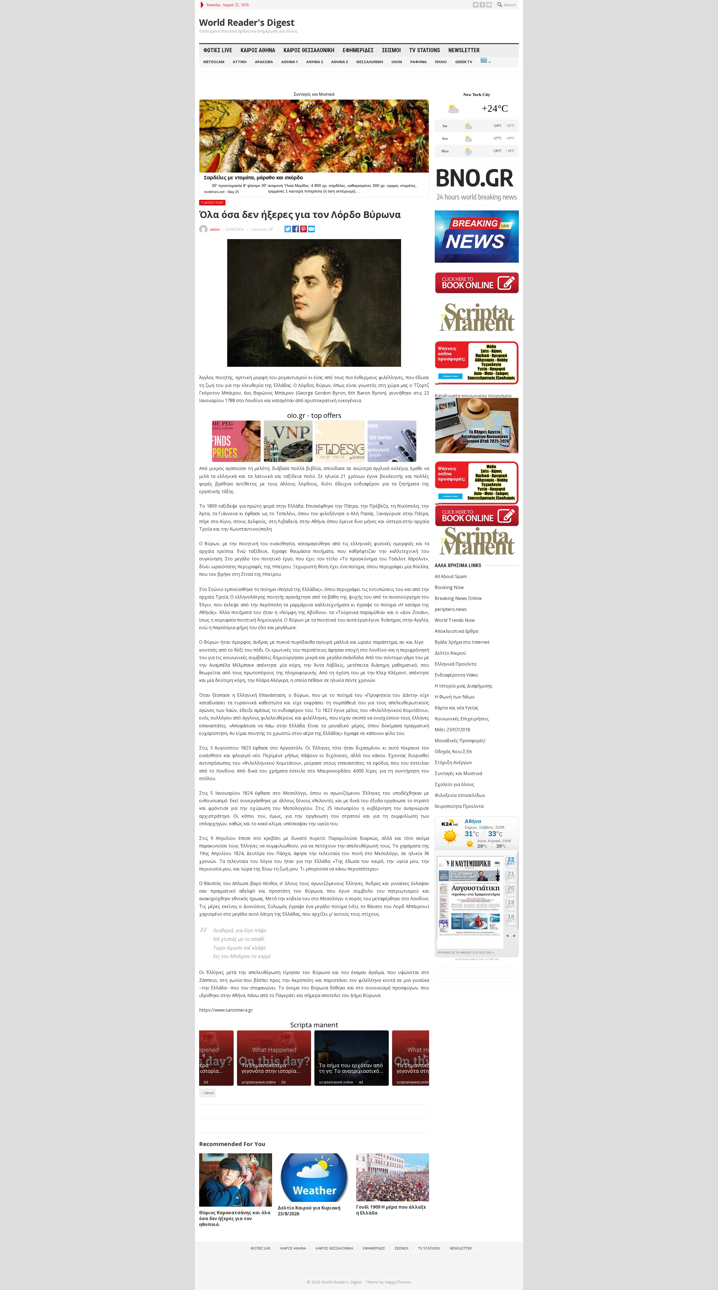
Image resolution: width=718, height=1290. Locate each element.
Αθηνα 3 (339, 61)
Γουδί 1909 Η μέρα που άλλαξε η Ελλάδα (391, 1210)
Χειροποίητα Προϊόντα (459, 806)
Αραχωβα (264, 61)
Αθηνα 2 (314, 61)
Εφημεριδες (358, 50)
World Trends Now (455, 620)
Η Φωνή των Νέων (455, 697)
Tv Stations (424, 50)
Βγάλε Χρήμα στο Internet (462, 642)
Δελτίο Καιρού (450, 653)
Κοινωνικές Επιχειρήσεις (462, 719)
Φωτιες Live (217, 50)
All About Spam (451, 576)
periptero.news (451, 609)
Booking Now (449, 587)
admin (215, 229)
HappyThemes (398, 1282)
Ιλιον (397, 61)
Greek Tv (463, 61)
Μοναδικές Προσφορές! (460, 740)
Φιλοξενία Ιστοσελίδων (460, 795)
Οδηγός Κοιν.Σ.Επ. (454, 751)
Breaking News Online (458, 598)
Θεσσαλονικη (369, 61)
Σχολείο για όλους (454, 784)
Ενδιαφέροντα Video (456, 675)
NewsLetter (464, 50)
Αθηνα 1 (289, 61)
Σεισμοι (391, 50)
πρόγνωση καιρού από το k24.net (477, 959)
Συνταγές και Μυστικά (458, 773)
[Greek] (485, 62)
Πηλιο (441, 61)
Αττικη (240, 61)
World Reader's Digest (246, 22)
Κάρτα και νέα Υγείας (456, 708)
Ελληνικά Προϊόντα (455, 664)
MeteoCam (213, 61)
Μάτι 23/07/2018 (452, 730)
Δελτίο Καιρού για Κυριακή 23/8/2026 (309, 1211)
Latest (209, 1092)
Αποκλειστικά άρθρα (456, 631)
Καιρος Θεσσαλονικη (309, 50)
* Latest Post (212, 202)
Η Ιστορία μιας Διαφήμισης (464, 686)
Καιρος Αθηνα (258, 50)
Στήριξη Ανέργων (453, 762)
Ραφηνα (418, 61)
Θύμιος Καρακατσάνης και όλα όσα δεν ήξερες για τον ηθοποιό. (234, 1218)
